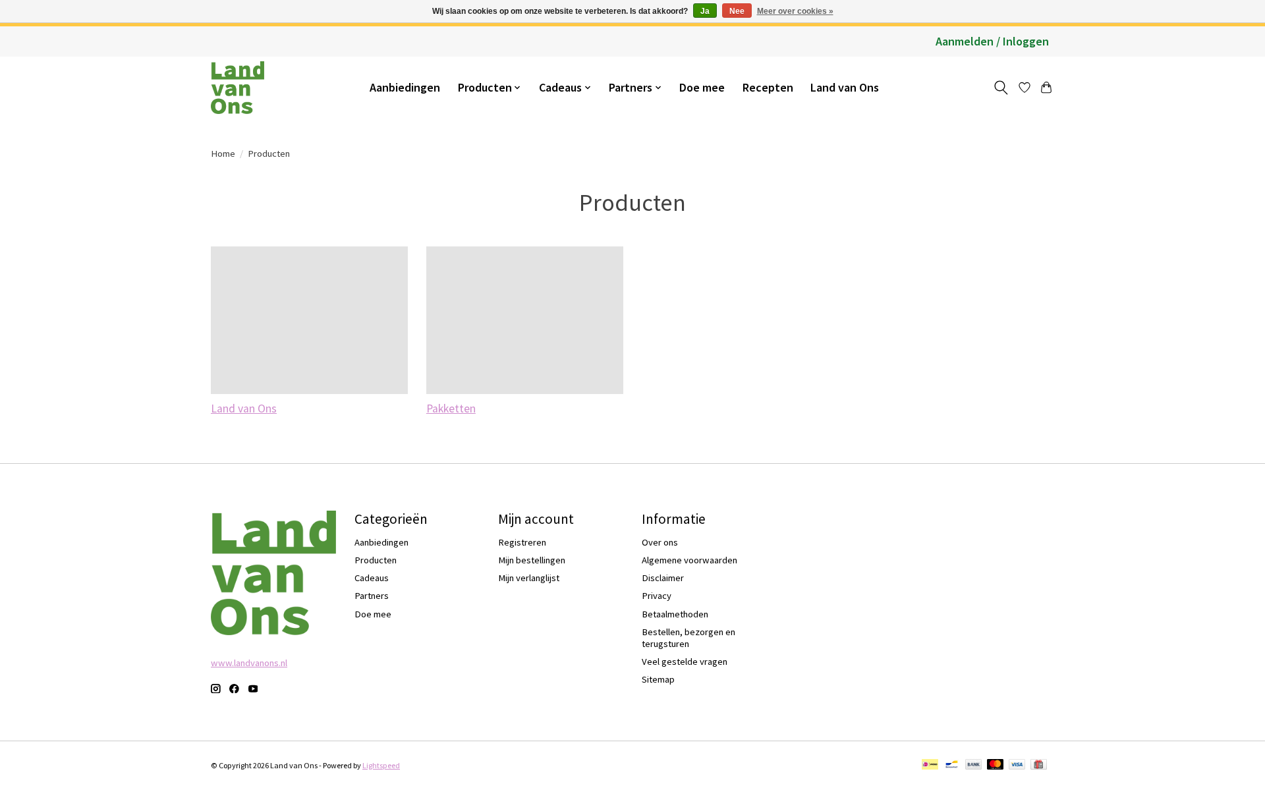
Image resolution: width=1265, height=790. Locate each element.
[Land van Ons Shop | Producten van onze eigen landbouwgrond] (237, 87)
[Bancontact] (951, 765)
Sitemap (658, 679)
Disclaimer (663, 578)
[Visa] (1017, 765)
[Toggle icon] (1000, 87)
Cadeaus (371, 578)
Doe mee (702, 87)
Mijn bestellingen (531, 560)
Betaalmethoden (675, 614)
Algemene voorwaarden (689, 560)
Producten (375, 560)
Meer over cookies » (795, 11)
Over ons (660, 542)
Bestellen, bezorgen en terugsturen (688, 638)
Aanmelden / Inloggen (992, 41)
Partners (371, 596)
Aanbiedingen (405, 87)
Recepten (768, 87)
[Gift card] (1038, 765)
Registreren (522, 542)
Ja (705, 11)
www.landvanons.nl (249, 663)
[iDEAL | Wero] (930, 765)
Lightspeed (381, 765)
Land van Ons (844, 87)
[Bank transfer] (973, 765)
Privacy (656, 596)
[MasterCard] (995, 765)
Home (223, 153)
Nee (737, 11)
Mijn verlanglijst (528, 578)
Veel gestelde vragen (684, 661)
